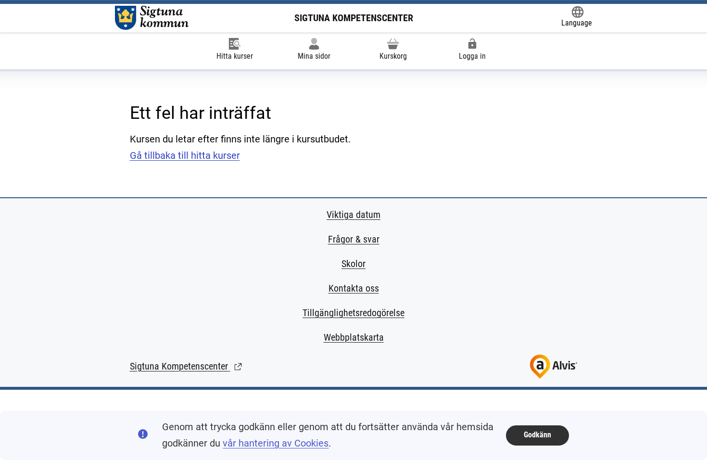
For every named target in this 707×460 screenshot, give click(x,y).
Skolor (353, 263)
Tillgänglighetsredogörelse (353, 313)
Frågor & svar (353, 239)
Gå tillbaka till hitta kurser (185, 155)
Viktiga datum (353, 214)
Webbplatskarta (354, 337)
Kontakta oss (353, 288)
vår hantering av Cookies (275, 443)
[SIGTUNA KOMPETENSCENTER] (152, 18)
